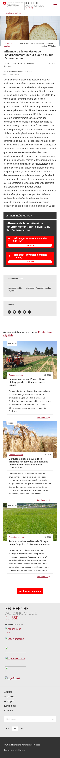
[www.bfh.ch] (30, 649)
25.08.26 (47, 375)
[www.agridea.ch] (30, 630)
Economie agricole (16, 375)
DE (7, 729)
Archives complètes (30, 591)
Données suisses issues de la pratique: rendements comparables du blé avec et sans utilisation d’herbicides (28, 463)
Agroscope (12, 343)
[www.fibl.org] (30, 669)
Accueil (8, 692)
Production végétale (16, 537)
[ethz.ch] (30, 659)
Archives (9, 696)
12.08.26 (47, 537)
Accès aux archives (13, 13)
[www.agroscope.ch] (30, 640)
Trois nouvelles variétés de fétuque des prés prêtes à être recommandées (30, 542)
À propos (9, 701)
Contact (8, 710)
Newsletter (10, 706)
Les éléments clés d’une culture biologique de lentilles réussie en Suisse (27, 382)
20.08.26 (47, 455)
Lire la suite (42, 417)
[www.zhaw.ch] (30, 679)
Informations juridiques (14, 750)
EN (22, 729)
